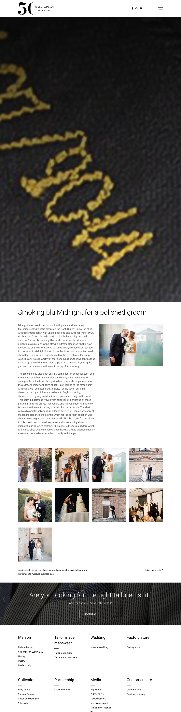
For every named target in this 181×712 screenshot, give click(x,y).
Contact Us (90, 614)
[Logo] (36, 8)
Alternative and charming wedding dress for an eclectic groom (57, 570)
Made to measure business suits (38, 573)
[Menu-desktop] (160, 8)
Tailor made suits (153, 570)
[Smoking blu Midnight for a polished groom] (131, 345)
